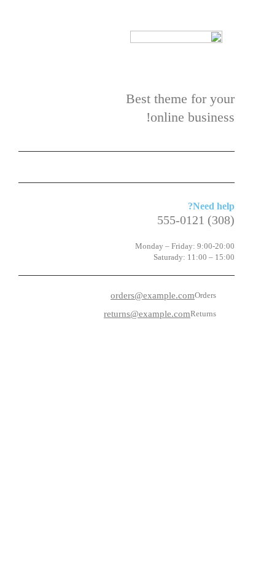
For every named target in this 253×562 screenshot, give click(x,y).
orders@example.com (153, 295)
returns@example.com (147, 314)
